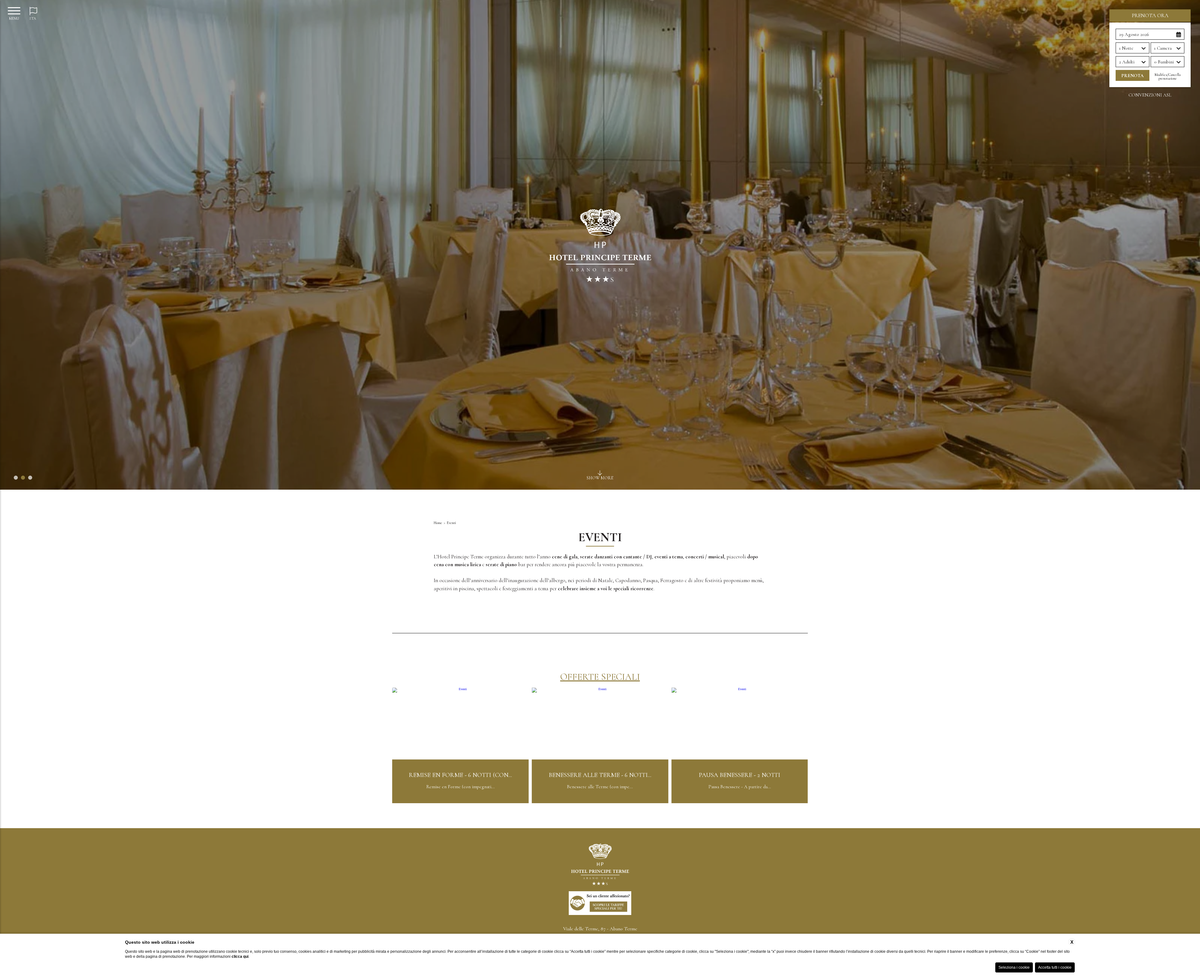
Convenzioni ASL (1150, 95)
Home (438, 523)
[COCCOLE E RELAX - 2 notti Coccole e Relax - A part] (600, 802)
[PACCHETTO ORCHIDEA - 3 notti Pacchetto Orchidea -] (739, 802)
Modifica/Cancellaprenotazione (1168, 76)
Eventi (451, 523)
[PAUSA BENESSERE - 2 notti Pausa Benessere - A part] (460, 802)
